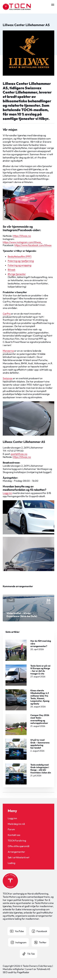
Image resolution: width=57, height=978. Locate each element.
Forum (11, 829)
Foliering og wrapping (19, 265)
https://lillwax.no (22, 235)
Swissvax (7, 378)
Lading (11, 862)
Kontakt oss (14, 834)
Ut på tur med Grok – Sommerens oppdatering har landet (40, 744)
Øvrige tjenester (17, 274)
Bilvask (11, 269)
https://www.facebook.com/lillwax (33, 245)
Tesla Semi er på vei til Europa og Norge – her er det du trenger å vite (40, 669)
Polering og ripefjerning (21, 260)
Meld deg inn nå (16, 823)
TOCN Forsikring (17, 840)
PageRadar (23, 972)
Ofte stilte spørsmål (18, 846)
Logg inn (7, 493)
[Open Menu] (52, 5)
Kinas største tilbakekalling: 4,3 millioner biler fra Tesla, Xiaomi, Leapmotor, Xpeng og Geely (39, 697)
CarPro (7, 313)
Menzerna (8, 350)
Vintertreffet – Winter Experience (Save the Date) (22, 615)
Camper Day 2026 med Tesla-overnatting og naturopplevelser (39, 719)
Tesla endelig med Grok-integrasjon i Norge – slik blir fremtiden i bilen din (40, 768)
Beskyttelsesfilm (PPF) (19, 256)
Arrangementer (16, 851)
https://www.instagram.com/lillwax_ (22, 242)
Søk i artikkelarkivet (18, 857)
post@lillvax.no (19, 453)
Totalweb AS (43, 969)
